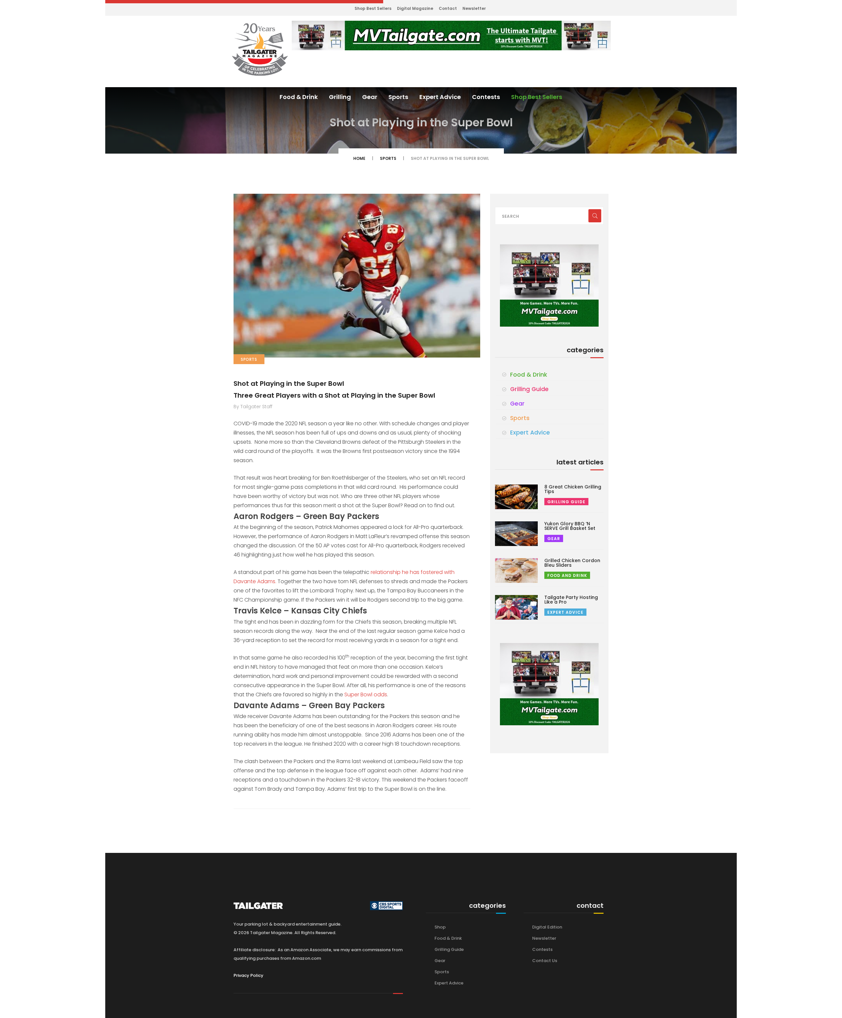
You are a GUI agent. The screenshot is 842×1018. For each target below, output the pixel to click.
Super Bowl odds (365, 694)
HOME (359, 158)
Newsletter (474, 8)
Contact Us (544, 960)
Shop (440, 927)
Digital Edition (547, 927)
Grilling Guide (529, 389)
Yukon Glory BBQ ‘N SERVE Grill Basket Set (569, 526)
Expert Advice (440, 97)
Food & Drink (299, 97)
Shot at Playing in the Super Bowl (289, 383)
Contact (448, 8)
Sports (398, 97)
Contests (486, 97)
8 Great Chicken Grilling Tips (572, 489)
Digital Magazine (415, 8)
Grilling (340, 97)
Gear (369, 97)
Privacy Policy (248, 975)
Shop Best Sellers (373, 8)
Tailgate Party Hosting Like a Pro (571, 599)
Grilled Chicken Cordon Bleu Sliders (572, 562)
